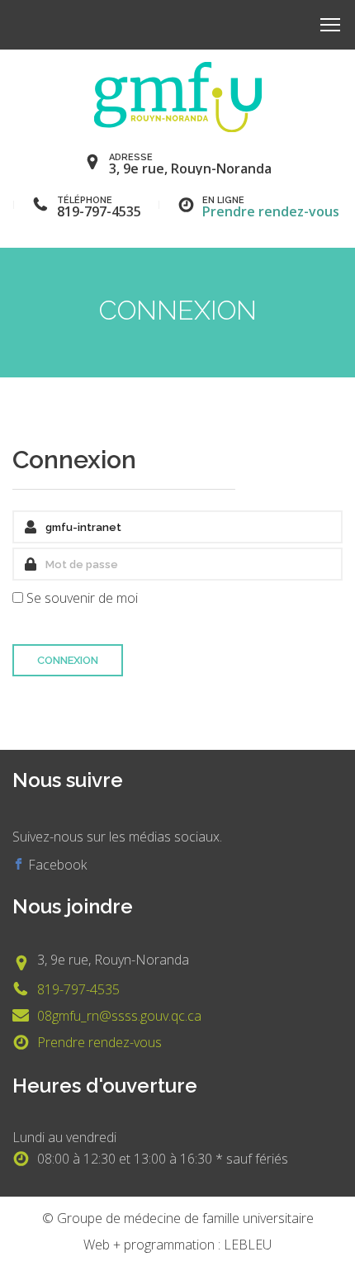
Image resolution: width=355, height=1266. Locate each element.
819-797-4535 (78, 989)
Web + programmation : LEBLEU (177, 1244)
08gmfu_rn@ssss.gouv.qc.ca (119, 1016)
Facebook (56, 864)
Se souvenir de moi (82, 598)
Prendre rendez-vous (270, 211)
